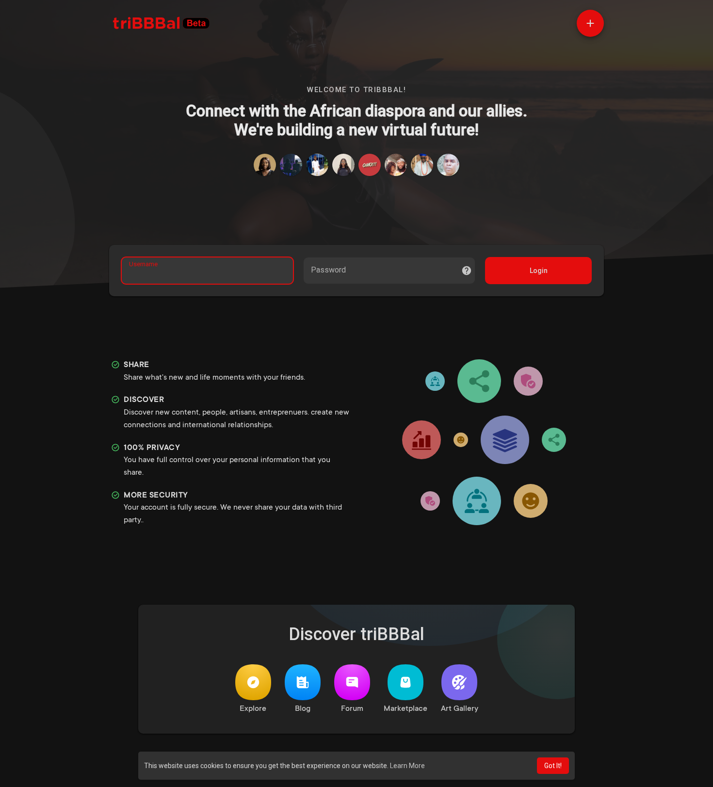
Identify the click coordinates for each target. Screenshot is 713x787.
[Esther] (265, 165)
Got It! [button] (553, 766)
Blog (302, 709)
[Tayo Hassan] (291, 165)
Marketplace (405, 709)
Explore (253, 709)
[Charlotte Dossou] (343, 165)
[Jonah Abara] (369, 165)
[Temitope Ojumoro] (396, 165)
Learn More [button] (407, 766)
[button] (590, 23)
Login (539, 270)
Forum (352, 709)
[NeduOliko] (422, 165)
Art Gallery (459, 709)
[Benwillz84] (317, 165)
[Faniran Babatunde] (448, 165)
